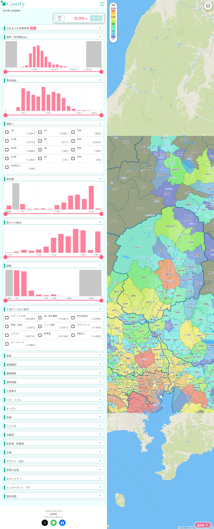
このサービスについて (53, 511)
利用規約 (53, 514)
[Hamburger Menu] (102, 3)
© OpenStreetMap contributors (202, 528)
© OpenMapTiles (185, 528)
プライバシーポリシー (53, 517)
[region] (160, 264)
